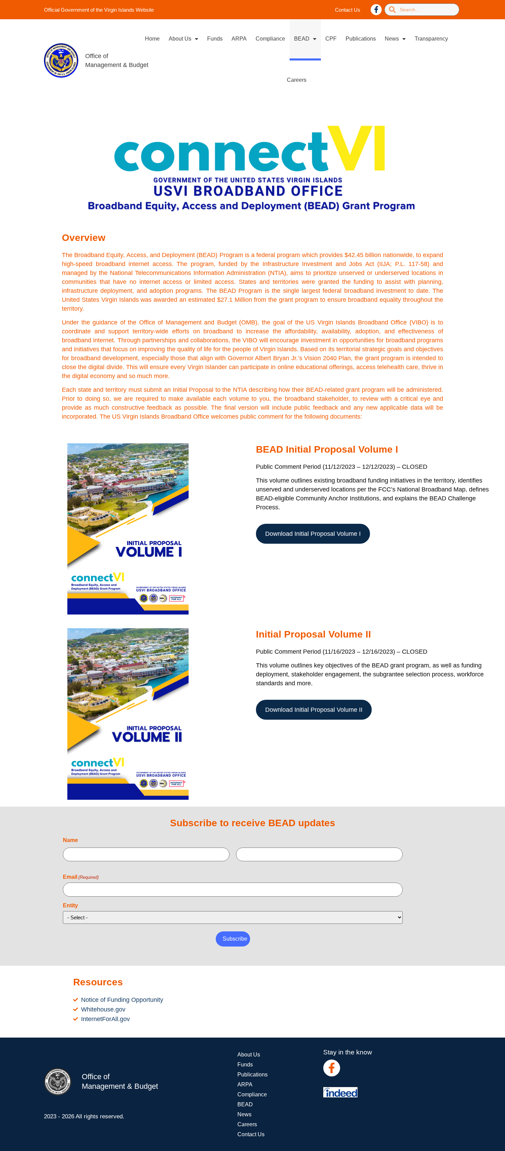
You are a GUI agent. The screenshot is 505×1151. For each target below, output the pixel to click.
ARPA (239, 39)
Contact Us (347, 10)
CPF (331, 39)
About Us (180, 39)
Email (81, 877)
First (68, 865)
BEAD (302, 39)
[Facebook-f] (376, 9)
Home (152, 39)
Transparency (431, 39)
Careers (296, 80)
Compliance (270, 39)
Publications (361, 39)
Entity (70, 905)
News (392, 39)
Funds (215, 39)
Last (241, 865)
